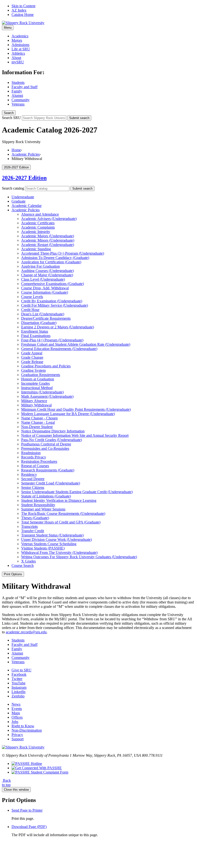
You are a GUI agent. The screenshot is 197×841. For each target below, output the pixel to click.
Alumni (17, 95)
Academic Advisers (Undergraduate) (49, 219)
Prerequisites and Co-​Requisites (45, 448)
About (16, 58)
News (16, 704)
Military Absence (34, 401)
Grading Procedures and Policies (46, 366)
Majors (17, 40)
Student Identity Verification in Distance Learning (58, 500)
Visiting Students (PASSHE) (43, 548)
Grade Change (32, 357)
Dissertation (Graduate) (38, 323)
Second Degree (32, 479)
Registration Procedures (39, 461)
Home (16, 150)
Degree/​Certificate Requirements (46, 318)
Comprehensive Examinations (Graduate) (52, 284)
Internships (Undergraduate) (42, 392)
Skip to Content (23, 6)
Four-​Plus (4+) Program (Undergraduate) (52, 340)
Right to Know (23, 726)
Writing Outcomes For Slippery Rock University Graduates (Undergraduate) (79, 557)
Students (18, 82)
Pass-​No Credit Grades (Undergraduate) (51, 440)
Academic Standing (36, 249)
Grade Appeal (31, 353)
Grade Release (32, 362)
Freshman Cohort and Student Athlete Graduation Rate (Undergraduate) (75, 344)
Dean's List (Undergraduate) (42, 314)
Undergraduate (23, 197)
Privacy (17, 735)
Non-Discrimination (27, 730)
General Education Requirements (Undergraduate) (59, 349)
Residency (29, 474)
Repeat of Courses (35, 466)
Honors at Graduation (37, 379)
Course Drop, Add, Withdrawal (45, 288)
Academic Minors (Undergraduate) (47, 240)
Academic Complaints (38, 227)
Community (21, 100)
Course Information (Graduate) (44, 292)
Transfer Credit (32, 531)
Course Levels (32, 297)
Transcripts (29, 526)
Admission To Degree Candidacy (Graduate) (55, 258)
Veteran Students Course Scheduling (48, 544)
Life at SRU (21, 49)
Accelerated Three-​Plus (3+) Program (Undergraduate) (62, 253)
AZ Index (19, 10)
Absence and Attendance (40, 214)
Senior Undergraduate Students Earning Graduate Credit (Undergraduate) (77, 492)
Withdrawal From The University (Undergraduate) (59, 552)
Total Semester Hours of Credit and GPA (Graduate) (60, 522)
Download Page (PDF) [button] (29, 827)
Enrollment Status (34, 331)
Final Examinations (35, 336)
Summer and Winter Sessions (43, 509)
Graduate (18, 201)
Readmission (31, 453)
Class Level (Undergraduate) (43, 279)
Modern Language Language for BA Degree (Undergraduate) (68, 414)
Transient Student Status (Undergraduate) (52, 535)
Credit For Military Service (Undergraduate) (54, 305)
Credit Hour (30, 310)
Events (17, 709)
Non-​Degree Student (37, 427)
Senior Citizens (32, 487)
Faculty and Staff (24, 87)
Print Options (13, 574)
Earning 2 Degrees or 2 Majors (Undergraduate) (57, 327)
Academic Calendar (27, 206)
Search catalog (13, 188)
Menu (8, 27)
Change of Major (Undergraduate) (47, 275)
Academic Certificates (38, 223)
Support (18, 739)
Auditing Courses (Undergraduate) (47, 271)
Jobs (15, 722)
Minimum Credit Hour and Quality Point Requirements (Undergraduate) (76, 409)
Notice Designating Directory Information (53, 431)
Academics (20, 36)
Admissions (20, 45)
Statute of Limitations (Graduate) (46, 496)
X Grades (28, 561)
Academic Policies (26, 154)
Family (17, 91)
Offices (17, 717)
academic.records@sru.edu (26, 632)
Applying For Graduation (40, 266)
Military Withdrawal (36, 405)
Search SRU (11, 118)
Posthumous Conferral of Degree (46, 444)
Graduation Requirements (40, 375)
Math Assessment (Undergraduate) (47, 396)
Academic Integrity (35, 232)
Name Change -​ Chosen (39, 418)
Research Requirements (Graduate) (47, 470)
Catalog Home (23, 15)
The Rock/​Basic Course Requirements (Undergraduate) (63, 513)
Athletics (18, 53)
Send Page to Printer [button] (27, 810)
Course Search (23, 565)
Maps (16, 713)
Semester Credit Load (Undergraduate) (50, 483)
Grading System (33, 370)
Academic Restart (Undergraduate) (47, 245)
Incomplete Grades (35, 383)
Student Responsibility (38, 505)
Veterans (18, 104)
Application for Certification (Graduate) (51, 262)
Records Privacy (33, 457)
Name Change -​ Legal (38, 422)
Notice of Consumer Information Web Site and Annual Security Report (75, 435)
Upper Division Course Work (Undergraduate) (56, 539)
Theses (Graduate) (35, 518)
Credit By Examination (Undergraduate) (51, 301)
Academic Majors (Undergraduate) (47, 236)
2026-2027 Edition (24, 178)
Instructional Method (37, 388)
